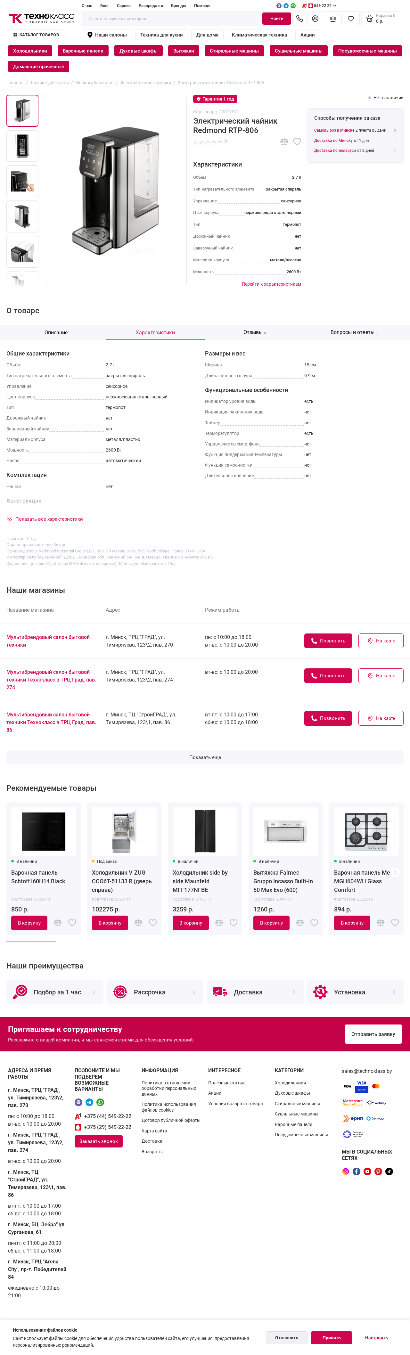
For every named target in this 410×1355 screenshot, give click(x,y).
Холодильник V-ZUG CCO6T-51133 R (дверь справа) (122, 881)
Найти (276, 18)
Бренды (178, 5)
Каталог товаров (39, 34)
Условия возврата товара (235, 1103)
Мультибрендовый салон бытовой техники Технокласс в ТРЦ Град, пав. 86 (51, 722)
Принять (332, 1337)
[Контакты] (299, 18)
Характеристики (155, 333)
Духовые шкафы (138, 51)
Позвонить (332, 641)
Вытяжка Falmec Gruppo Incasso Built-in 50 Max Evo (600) (283, 881)
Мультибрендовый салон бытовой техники (48, 641)
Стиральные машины (234, 51)
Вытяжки (183, 51)
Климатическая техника (259, 35)
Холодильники (30, 51)
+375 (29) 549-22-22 (107, 1127)
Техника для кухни (161, 35)
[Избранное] (350, 18)
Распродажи (151, 5)
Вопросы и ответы (354, 332)
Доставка (152, 1141)
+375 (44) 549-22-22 (107, 1116)
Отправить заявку (373, 1034)
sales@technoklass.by (367, 1071)
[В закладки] (297, 142)
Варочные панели (83, 51)
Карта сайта (154, 1130)
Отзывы (254, 332)
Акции (307, 35)
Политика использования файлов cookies (169, 1107)
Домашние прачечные (38, 66)
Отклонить (286, 1337)
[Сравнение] (332, 18)
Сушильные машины (299, 51)
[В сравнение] (284, 142)
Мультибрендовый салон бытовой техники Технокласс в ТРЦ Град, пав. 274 (51, 679)
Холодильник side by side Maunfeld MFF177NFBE (200, 881)
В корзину (29, 923)
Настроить (376, 1337)
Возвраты (152, 1151)
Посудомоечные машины (367, 51)
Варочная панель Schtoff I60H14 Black (38, 877)
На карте (385, 641)
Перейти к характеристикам (271, 284)
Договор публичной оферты (171, 1120)
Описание (56, 333)
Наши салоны (111, 35)
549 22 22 (323, 5)
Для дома (207, 35)
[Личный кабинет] (315, 18)
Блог (104, 5)
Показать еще (205, 757)
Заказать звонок (98, 1141)
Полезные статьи (226, 1082)
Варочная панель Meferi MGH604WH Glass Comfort (366, 881)
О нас (87, 5)
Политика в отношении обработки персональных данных (169, 1088)
